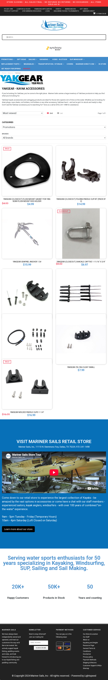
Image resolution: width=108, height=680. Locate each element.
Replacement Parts (10, 64)
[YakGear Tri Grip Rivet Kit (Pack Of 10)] (81, 293)
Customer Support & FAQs (92, 665)
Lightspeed (90, 675)
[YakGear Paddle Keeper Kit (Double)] (27, 338)
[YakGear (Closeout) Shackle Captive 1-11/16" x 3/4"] (81, 233)
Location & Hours (23, 9)
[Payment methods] (59, 644)
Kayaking (44, 59)
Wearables (29, 64)
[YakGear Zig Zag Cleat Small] (81, 338)
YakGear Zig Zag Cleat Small (81, 367)
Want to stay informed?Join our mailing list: (37, 635)
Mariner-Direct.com (85, 64)
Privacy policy (88, 657)
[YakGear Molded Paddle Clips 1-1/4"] (27, 383)
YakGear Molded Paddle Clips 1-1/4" (27, 412)
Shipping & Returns (90, 663)
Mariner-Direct (89, 11)
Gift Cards (84, 9)
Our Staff (86, 637)
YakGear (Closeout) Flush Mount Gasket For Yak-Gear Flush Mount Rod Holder (27, 200)
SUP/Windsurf (76, 59)
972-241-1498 (8, 9)
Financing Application (43, 9)
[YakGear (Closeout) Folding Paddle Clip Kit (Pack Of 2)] (81, 170)
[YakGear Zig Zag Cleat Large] (27, 293)
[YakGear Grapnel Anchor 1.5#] (27, 233)
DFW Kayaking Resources (31, 11)
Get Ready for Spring (11, 69)
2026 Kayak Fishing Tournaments (66, 11)
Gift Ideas (21, 59)
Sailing (32, 59)
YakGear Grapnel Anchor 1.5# (27, 262)
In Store (102, 64)
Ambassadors (70, 9)
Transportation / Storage (50, 64)
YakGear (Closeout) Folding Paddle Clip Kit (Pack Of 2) (81, 200)
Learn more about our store (18, 529)
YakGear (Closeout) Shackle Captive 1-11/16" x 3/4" (81, 262)
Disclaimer (87, 654)
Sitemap (86, 668)
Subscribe (41, 648)
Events (58, 9)
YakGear (18, 73)
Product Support (11, 11)
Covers (70, 64)
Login (47, 11)
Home (4, 73)
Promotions (7, 59)
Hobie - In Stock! (59, 59)
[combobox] (54, 37)
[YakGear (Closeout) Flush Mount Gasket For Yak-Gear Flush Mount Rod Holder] (27, 170)
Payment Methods (89, 660)
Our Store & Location (90, 634)
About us (86, 640)
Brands (26, 69)
